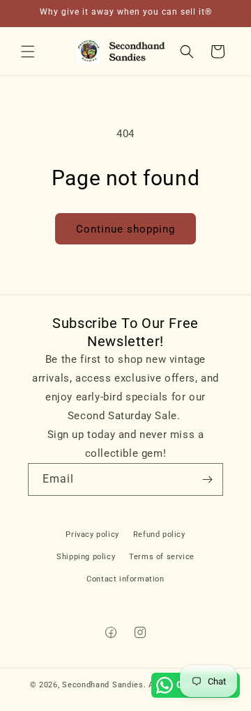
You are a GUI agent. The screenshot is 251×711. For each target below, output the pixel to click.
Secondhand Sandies (103, 684)
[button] (28, 51)
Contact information (125, 579)
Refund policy (159, 534)
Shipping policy (85, 556)
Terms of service (162, 556)
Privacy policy (92, 534)
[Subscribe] (207, 479)
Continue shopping (125, 229)
